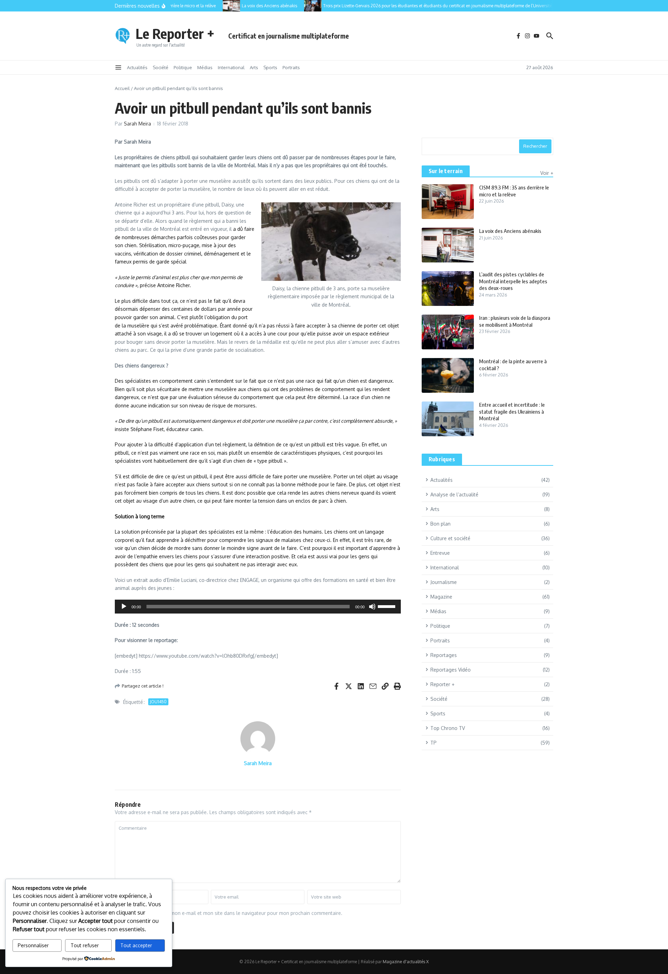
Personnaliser (33, 945)
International (231, 67)
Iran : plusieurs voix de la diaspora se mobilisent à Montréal (514, 321)
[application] (258, 607)
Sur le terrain (446, 171)
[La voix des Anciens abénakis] (223, 5)
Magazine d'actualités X (406, 961)
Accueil (122, 88)
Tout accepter (136, 945)
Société (160, 67)
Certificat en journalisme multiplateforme (288, 36)
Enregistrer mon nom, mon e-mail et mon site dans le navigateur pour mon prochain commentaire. (231, 913)
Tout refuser (85, 945)
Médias (205, 67)
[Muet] (372, 606)
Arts (254, 67)
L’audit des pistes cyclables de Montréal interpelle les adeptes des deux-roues (513, 281)
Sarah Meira (137, 124)
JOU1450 (158, 701)
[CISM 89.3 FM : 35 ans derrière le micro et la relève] (448, 201)
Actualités (137, 67)
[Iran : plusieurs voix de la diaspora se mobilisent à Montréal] (448, 332)
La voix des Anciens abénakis (510, 231)
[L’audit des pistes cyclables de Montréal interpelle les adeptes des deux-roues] (448, 288)
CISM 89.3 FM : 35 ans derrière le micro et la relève (514, 190)
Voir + (546, 173)
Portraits (291, 67)
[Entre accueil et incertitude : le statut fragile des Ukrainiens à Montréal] (448, 418)
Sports (270, 67)
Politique (183, 67)
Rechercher (535, 146)
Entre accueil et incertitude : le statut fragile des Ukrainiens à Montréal (512, 411)
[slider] (387, 606)
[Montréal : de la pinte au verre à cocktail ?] (448, 375)
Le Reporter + (175, 33)
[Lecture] (123, 606)
